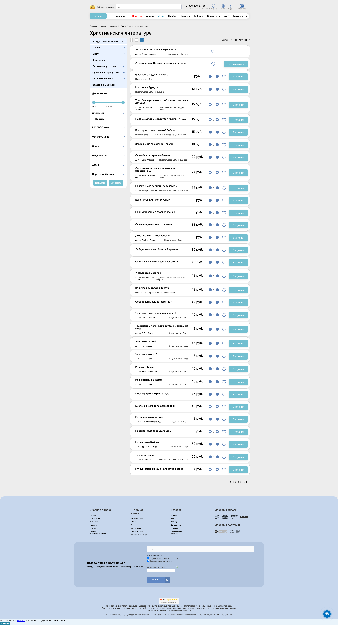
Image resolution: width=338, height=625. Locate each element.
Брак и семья (241, 16)
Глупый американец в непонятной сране (159, 468)
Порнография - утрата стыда (152, 393)
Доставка (134, 525)
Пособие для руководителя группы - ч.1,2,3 (160, 118)
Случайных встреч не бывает (152, 155)
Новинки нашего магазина (160, 561)
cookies (21, 620)
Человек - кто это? (146, 354)
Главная (93, 515)
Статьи (93, 528)
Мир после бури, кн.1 (147, 87)
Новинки (119, 16)
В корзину (238, 76)
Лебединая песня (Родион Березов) (156, 249)
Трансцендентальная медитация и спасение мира (161, 327)
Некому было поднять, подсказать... (156, 186)
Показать (99, 119)
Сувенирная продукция (105, 72)
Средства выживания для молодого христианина (156, 169)
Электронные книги (103, 85)
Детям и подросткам (104, 66)
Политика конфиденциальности (98, 533)
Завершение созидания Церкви (154, 144)
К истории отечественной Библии (155, 130)
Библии (198, 16)
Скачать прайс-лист (139, 535)
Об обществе (95, 518)
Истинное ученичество (149, 417)
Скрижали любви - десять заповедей (157, 261)
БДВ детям (135, 16)
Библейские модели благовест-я (155, 405)
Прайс (172, 16)
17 (247, 482)
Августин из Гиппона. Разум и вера (155, 49)
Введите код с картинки (156, 568)
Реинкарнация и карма (148, 379)
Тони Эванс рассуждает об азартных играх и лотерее (161, 101)
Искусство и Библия (147, 442)
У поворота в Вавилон (148, 273)
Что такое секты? (145, 341)
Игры (161, 16)
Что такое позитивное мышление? (155, 313)
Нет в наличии (236, 64)
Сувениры (175, 528)
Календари (98, 60)
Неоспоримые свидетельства (153, 431)
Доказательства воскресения (152, 235)
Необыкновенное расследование (155, 212)
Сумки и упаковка (102, 78)
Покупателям (136, 528)
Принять (5, 623)
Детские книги (176, 525)
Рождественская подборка (107, 41)
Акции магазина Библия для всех (163, 558)
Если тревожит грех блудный (152, 199)
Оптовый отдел (137, 518)
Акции (150, 16)
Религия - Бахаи (144, 367)
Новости (185, 16)
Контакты (94, 522)
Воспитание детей (218, 16)
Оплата (133, 522)
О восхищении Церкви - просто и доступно (160, 63)
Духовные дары (144, 455)
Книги (95, 54)
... (244, 482)
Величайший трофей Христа (152, 288)
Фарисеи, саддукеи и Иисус (151, 74)
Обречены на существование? (153, 301)
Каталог (98, 16)
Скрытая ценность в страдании (154, 224)
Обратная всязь (137, 531)
